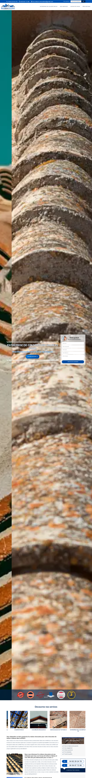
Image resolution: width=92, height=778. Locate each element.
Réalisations (86, 6)
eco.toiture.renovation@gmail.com (43, 1)
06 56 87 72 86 (24, 1)
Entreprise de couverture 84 (48, 6)
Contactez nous (75, 6)
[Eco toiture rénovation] (8, 6)
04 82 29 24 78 (12, 1)
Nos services (64, 6)
